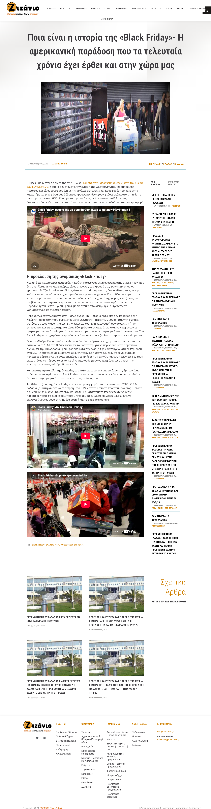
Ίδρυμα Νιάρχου (115, 775)
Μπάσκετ (136, 736)
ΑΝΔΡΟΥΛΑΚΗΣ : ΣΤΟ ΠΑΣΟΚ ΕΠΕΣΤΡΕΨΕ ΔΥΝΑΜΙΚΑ (163, 273)
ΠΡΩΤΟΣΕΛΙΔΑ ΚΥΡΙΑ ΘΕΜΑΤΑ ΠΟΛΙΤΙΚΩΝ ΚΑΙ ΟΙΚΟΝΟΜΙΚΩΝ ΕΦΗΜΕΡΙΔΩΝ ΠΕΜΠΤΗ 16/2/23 (165, 494)
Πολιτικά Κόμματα (159, 285)
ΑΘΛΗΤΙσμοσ (139, 723)
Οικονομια (87, 723)
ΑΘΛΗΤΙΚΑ (155, 8)
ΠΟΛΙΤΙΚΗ (65, 8)
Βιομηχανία (87, 746)
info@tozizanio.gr (165, 731)
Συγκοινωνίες (157, 228)
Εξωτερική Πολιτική (66, 740)
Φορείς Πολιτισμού (116, 771)
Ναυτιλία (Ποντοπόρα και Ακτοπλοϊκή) (92, 759)
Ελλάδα (50, 544)
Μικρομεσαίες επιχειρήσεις (88, 752)
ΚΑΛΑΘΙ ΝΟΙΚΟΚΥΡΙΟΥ (170, 438)
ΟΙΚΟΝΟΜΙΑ (81, 8)
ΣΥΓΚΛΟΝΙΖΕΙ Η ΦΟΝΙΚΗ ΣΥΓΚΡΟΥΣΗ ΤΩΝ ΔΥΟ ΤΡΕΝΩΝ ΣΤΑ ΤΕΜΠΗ (164, 218)
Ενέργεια (85, 765)
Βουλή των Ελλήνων (66, 732)
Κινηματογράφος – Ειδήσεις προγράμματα (116, 756)
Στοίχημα (136, 745)
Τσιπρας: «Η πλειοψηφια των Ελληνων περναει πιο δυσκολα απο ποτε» (165, 399)
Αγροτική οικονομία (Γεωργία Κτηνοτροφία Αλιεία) (92, 739)
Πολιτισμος (114, 723)
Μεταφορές (87, 773)
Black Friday (38, 544)
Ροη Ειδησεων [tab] (155, 183)
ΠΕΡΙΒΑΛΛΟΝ (139, 8)
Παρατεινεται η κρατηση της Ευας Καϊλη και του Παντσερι (165, 340)
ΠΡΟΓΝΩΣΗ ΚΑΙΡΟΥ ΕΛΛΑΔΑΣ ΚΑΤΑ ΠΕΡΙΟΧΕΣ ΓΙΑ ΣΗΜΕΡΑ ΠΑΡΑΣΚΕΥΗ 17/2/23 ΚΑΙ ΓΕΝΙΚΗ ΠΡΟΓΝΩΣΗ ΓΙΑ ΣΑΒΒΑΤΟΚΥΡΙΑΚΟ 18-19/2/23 (166, 370)
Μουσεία (111, 739)
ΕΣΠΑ (84, 778)
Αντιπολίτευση (166, 283)
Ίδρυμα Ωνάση (114, 779)
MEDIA (169, 8)
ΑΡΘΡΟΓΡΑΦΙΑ (197, 8)
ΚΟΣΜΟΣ (181, 8)
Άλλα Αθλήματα (140, 740)
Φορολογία (87, 782)
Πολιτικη (61, 723)
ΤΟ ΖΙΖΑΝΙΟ (155, 164)
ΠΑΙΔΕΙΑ (95, 8)
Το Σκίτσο (176, 206)
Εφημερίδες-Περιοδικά (167, 508)
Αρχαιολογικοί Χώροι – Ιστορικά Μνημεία (117, 733)
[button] (207, 10)
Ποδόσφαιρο (138, 732)
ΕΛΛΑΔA (51, 8)
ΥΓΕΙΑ (107, 8)
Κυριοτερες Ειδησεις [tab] (173, 183)
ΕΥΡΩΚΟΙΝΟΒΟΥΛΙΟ (167, 350)
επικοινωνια (164, 723)
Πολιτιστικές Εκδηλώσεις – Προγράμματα (114, 787)
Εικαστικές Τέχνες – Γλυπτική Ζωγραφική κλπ (117, 746)
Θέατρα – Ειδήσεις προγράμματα (116, 765)
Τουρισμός (86, 732)
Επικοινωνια (107, 19)
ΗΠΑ (57, 544)
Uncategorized (158, 526)
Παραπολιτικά (63, 745)
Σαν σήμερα (156, 329)
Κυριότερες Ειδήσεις (72, 544)
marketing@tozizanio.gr (168, 739)
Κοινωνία (179, 164)
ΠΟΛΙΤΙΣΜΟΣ (121, 8)
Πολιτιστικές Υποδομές (113, 795)
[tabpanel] (165, 374)
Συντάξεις (86, 786)
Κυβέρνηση (62, 749)
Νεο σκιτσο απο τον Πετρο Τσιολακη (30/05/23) (163, 198)
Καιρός (162, 311)
